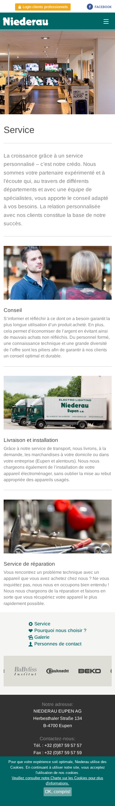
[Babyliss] (25, 671)
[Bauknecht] (57, 671)
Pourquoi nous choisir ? (60, 630)
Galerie (41, 637)
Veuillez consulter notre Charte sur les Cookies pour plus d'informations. (57, 780)
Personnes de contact (57, 644)
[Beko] (89, 671)
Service (41, 623)
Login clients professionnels (44, 7)
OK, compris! (57, 791)
